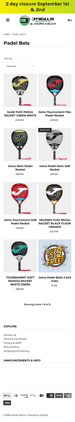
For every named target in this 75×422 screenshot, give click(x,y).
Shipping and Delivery (16, 350)
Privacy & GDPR (13, 342)
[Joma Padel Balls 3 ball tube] (54, 256)
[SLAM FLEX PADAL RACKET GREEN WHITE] (20, 90)
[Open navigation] (7, 20)
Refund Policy (11, 346)
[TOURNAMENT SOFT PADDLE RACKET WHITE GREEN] (20, 256)
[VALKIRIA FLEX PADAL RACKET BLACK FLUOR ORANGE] (54, 198)
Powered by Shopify (38, 415)
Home (7, 34)
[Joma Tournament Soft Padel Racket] (20, 198)
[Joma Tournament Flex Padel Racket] (54, 90)
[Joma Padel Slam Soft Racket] (54, 144)
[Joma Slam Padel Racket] (20, 144)
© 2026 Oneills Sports (14, 415)
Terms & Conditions (15, 338)
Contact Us (10, 334)
